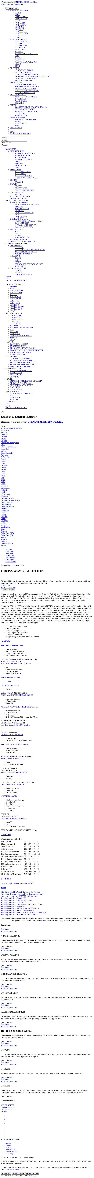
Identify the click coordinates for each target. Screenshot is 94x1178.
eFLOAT (18, 21)
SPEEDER (19, 182)
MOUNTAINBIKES (18, 151)
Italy (2, 478)
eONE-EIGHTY (21, 19)
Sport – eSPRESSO (22, 223)
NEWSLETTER (21, 115)
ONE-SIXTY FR (21, 45)
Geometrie (9, 553)
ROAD (17, 231)
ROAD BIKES (15, 170)
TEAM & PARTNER (18, 95)
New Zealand (6, 504)
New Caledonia (6, 502)
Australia (4, 437)
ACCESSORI (15, 256)
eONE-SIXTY (20, 23)
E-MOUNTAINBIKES (18, 202)
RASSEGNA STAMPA (23, 80)
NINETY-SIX (20, 50)
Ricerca (4, 140)
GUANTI (18, 272)
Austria (3, 439)
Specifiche (9, 551)
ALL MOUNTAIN (22, 209)
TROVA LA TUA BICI (19, 198)
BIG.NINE (19, 52)
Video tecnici (10, 557)
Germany (4, 465)
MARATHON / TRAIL (23, 159)
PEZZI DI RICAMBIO (23, 254)
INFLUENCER (20, 99)
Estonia (3, 459)
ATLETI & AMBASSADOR (25, 97)
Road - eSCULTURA (23, 237)
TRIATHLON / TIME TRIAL (26, 178)
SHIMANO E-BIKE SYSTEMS (27, 91)
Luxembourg (5, 488)
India (3, 471)
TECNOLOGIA (16, 82)
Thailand (4, 539)
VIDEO (18, 121)
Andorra (4, 432)
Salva (33, 1176)
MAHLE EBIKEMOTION (25, 93)
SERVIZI (13, 105)
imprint (8, 1145)
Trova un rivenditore (8, 587)
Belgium (4, 441)
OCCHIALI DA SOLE (23, 274)
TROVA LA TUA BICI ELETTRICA (24, 241)
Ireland (3, 473)
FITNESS (13, 180)
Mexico (3, 492)
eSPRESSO (19, 31)
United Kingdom (7, 543)
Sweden (4, 531)
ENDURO (19, 163)
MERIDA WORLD (17, 117)
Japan (3, 480)
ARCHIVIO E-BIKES (18, 239)
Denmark (4, 455)
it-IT (7, 404)
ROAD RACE (20, 174)
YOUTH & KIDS (16, 192)
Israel (3, 476)
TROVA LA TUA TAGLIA (25, 109)
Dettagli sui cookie (32, 1173)
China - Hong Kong (8, 447)
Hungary (4, 467)
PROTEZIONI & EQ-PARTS (26, 252)
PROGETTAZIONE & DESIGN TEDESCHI (32, 76)
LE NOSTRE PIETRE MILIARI (27, 74)
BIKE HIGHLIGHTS (18, 39)
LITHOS (18, 13)
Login (12, 132)
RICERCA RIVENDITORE (20, 134)
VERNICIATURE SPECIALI (26, 119)
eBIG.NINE (19, 27)
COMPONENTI (16, 246)
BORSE (18, 258)
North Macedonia (7, 506)
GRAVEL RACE (21, 188)
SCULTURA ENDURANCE (26, 62)
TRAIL (17, 161)
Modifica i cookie (18, 1173)
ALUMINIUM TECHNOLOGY (27, 87)
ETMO (17, 15)
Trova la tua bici (16, 128)
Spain (3, 529)
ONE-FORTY (20, 47)
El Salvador (5, 457)
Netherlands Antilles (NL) (10, 500)
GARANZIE (19, 113)
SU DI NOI (14, 68)
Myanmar (4, 496)
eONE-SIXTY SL (21, 17)
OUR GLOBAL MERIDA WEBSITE (45, 422)
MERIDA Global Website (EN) (12, 428)
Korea (3, 482)
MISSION (18, 64)
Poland (3, 513)
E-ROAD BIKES (16, 229)
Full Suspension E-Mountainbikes (27, 205)
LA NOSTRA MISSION (24, 70)
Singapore (4, 521)
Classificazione (11, 562)
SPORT (17, 215)
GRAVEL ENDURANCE (24, 190)
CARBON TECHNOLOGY (25, 84)
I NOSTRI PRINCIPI (23, 72)
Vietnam (4, 545)
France (3, 463)
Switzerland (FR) (7, 535)
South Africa (5, 527)
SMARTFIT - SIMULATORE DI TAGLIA (31, 107)
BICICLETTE (11, 149)
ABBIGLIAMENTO (18, 268)
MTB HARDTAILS (22, 155)
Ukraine (4, 541)
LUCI (17, 260)
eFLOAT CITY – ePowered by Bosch (28, 221)
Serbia (3, 519)
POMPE (18, 262)
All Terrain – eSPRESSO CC (25, 225)
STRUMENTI (20, 266)
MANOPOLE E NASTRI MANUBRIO (30, 250)
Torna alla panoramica (9, 931)
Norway (4, 508)
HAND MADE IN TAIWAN (25, 78)
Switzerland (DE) (7, 533)
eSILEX (18, 37)
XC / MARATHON (22, 157)
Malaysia (4, 490)
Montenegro (5, 494)
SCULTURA (20, 60)
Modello (9, 549)
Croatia (3, 451)
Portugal (4, 515)
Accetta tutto (6, 1173)
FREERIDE (19, 211)
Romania (4, 517)
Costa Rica (5, 449)
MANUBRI (19, 248)
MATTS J (18, 194)
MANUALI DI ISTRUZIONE (26, 111)
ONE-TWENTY (21, 41)
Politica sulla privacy (14, 1169)
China (3, 445)
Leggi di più (5, 585)
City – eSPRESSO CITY (24, 227)
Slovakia (4, 523)
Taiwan (3, 537)
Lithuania (4, 486)
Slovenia (4, 525)
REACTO (18, 58)
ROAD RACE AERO (23, 172)
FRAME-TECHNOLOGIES (25, 89)
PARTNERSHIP (21, 101)
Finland (3, 461)
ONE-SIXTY (20, 43)
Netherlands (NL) (7, 498)
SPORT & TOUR (21, 165)
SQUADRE (19, 103)
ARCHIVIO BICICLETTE (20, 196)
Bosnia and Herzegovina (10, 443)
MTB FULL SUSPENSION (25, 153)
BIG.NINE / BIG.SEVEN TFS (26, 54)
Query (3, 138)
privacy (8, 1147)
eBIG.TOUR (19, 29)
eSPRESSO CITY (21, 33)
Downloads (10, 555)
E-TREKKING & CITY (19, 219)
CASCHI (18, 270)
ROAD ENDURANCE (23, 176)
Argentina (4, 434)
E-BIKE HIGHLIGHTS (19, 11)
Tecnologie (10, 560)
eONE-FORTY (20, 25)
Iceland (3, 469)
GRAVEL (14, 184)
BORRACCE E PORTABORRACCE (29, 264)
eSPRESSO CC (20, 35)
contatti (8, 1143)
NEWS (8, 276)
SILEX (17, 66)
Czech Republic (6, 453)
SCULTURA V (20, 123)
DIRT (17, 56)
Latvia (3, 484)
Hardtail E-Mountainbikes (24, 213)
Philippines (5, 510)
